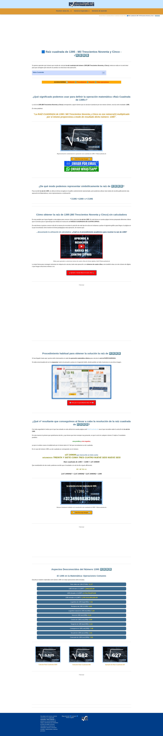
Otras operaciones (103, 82)
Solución (92, 82)
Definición (71, 82)
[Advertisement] (81, 32)
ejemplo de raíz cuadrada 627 (115, 664)
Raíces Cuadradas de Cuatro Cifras (118, 15)
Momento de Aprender (99, 11)
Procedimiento (81, 82)
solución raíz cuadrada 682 (81, 664)
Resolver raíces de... (63, 11)
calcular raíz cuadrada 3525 (48, 664)
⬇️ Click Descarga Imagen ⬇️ (81, 159)
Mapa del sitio (65, 716)
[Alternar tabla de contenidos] (103, 72)
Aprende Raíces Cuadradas (105, 15)
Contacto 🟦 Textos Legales (72, 716)
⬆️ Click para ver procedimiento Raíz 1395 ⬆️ (82, 402)
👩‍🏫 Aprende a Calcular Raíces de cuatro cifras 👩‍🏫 (81, 272)
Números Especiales (81, 11)
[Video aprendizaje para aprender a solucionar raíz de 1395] (81, 246)
